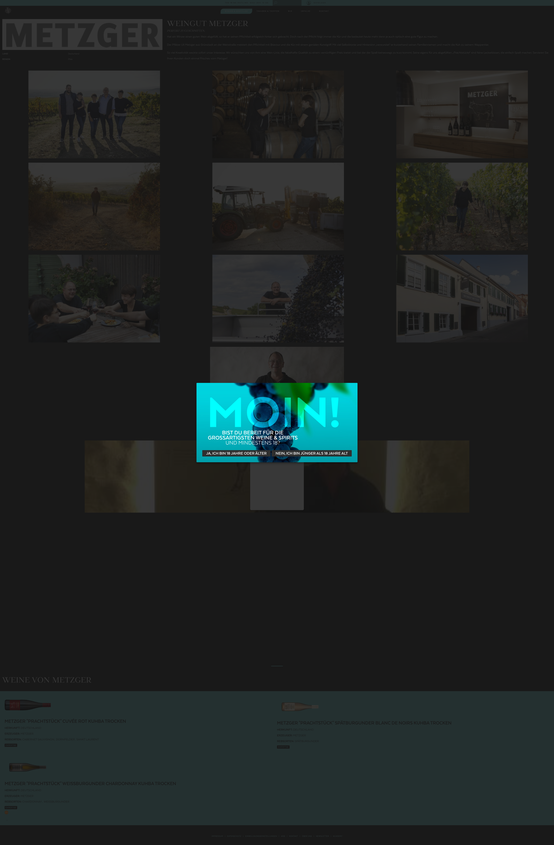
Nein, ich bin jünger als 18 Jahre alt (312, 453)
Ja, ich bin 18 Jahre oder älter (236, 453)
